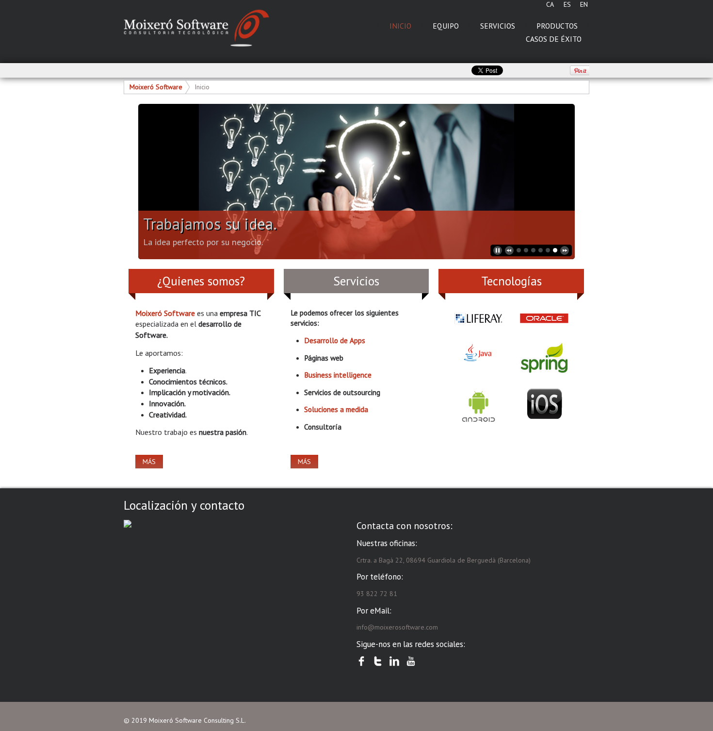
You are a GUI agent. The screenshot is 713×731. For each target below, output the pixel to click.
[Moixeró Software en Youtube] (411, 661)
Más (149, 461)
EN (584, 4)
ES (567, 4)
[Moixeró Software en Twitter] (378, 661)
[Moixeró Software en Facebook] (361, 661)
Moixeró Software (156, 87)
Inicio (202, 87)
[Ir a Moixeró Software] (196, 29)
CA (550, 4)
